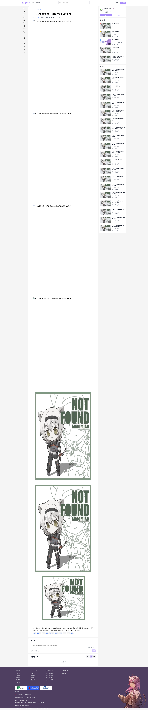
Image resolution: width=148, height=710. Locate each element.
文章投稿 (18, 675)
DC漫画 (38, 633)
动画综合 (39, 9)
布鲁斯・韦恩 (36, 18)
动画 (34, 9)
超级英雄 (51, 633)
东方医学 (27, 705)
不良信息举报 (49, 673)
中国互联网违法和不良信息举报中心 (35, 703)
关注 (106, 15)
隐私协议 (33, 677)
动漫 (47, 633)
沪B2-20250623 (31, 697)
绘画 (64, 633)
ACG (68, 633)
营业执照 (33, 673)
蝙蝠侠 (56, 633)
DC (34, 633)
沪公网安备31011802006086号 (24, 694)
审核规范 (33, 680)
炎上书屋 (22, 705)
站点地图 (17, 691)
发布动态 (18, 673)
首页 (33, 3)
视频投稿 (18, 677)
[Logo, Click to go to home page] (27, 3)
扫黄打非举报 (49, 680)
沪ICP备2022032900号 (28, 700)
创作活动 (18, 680)
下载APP (38, 3)
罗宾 (61, 633)
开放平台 (18, 682)
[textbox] (63, 646)
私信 (119, 15)
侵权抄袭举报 (49, 675)
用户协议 (33, 675)
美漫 (43, 633)
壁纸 (72, 633)
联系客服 (64, 673)
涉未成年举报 (49, 677)
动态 (117, 3)
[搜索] (87, 2)
